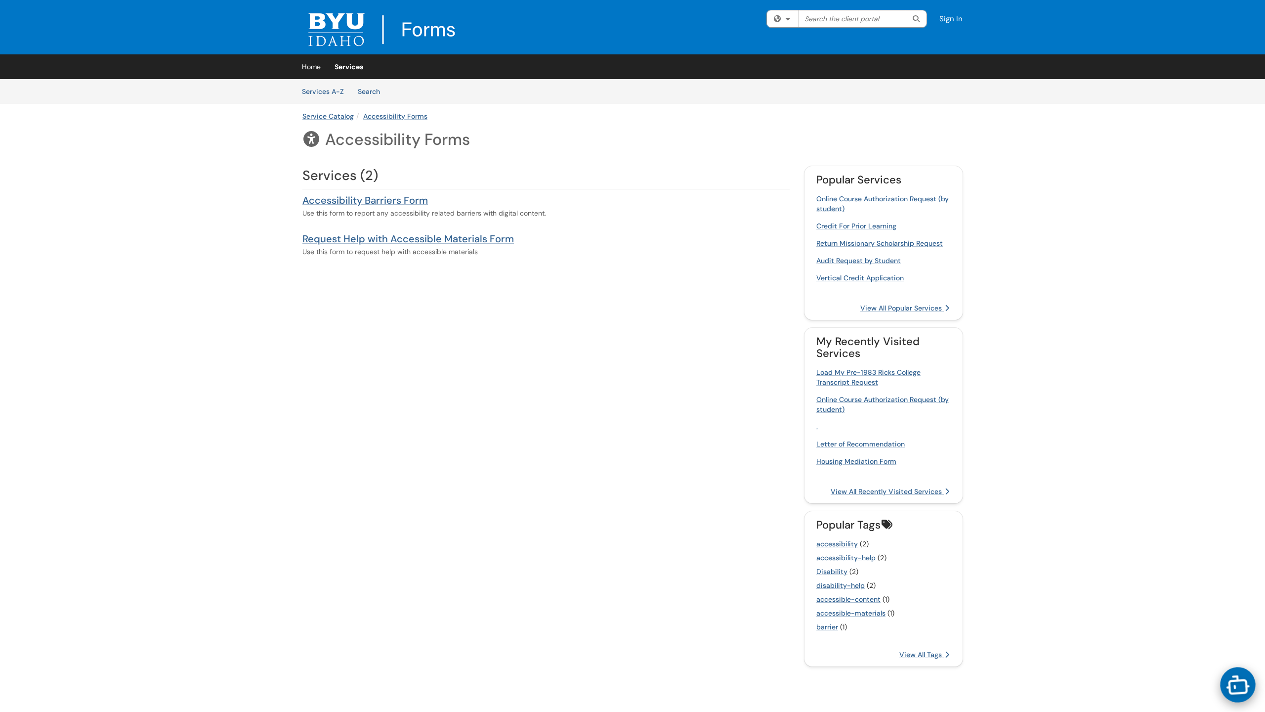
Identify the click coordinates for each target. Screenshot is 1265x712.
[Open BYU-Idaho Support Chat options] (1238, 685)
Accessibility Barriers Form (365, 200)
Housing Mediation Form (856, 461)
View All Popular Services (902, 308)
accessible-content (848, 599)
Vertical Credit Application (860, 277)
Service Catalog (328, 116)
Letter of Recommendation (860, 444)
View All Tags (921, 654)
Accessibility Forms (395, 116)
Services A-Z (323, 91)
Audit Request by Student (858, 260)
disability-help (840, 585)
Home (311, 66)
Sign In (951, 19)
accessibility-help (846, 557)
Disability (831, 571)
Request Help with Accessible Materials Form (408, 238)
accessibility (837, 543)
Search (372, 91)
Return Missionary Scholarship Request (879, 243)
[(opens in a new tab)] (381, 29)
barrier (827, 627)
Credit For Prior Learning (856, 226)
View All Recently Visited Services (887, 491)
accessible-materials (851, 613)
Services (349, 66)
